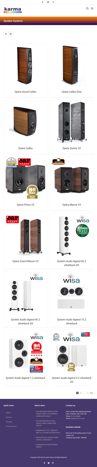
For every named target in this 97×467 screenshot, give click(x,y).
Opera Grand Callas (25, 91)
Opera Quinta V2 (71, 148)
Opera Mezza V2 (71, 204)
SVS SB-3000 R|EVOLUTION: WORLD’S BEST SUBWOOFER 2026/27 (46, 423)
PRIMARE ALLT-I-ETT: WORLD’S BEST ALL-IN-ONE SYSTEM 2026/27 (48, 432)
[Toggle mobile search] (87, 8)
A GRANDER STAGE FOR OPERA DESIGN (46, 446)
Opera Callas (25, 148)
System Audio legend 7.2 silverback (25, 377)
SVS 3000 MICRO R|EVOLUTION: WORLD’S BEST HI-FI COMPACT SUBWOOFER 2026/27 (47, 414)
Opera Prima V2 (25, 204)
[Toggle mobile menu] (92, 8)
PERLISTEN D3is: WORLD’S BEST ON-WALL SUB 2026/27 (47, 439)
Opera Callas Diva (72, 91)
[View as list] (10, 34)
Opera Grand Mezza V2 (25, 261)
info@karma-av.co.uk (77, 418)
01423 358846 (75, 416)
